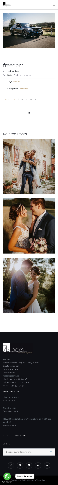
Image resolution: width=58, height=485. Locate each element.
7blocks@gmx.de (11, 376)
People (16, 81)
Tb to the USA (9, 408)
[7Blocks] (8, 4)
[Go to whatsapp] (7, 476)
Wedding (23, 88)
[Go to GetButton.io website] (7, 482)
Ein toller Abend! (11, 397)
